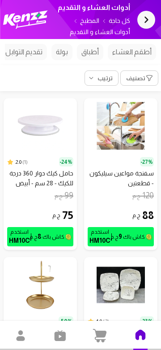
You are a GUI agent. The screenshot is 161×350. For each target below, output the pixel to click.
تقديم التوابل (23, 52)
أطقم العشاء (132, 52)
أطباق (90, 52)
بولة (62, 52)
